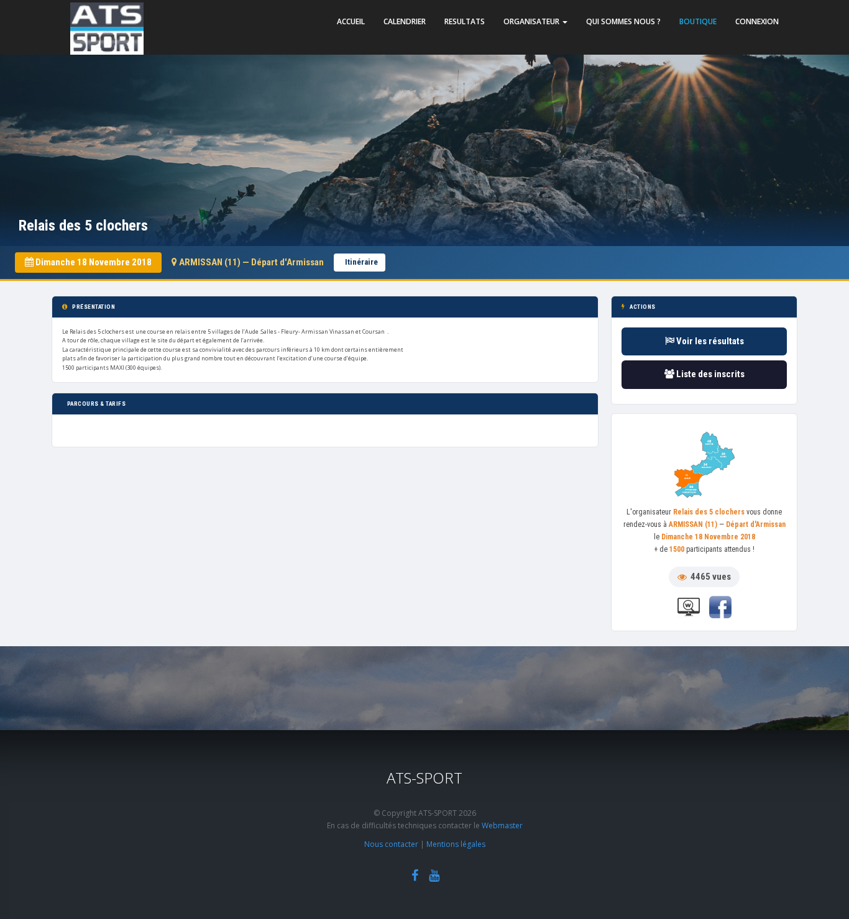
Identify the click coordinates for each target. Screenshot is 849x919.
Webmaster (502, 825)
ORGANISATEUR (532, 21)
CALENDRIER (404, 21)
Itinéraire (361, 262)
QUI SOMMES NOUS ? (623, 21)
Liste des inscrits (709, 374)
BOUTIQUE (698, 21)
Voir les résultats (709, 341)
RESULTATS (464, 21)
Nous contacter (391, 844)
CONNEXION (757, 21)
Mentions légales (455, 844)
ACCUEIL (351, 21)
